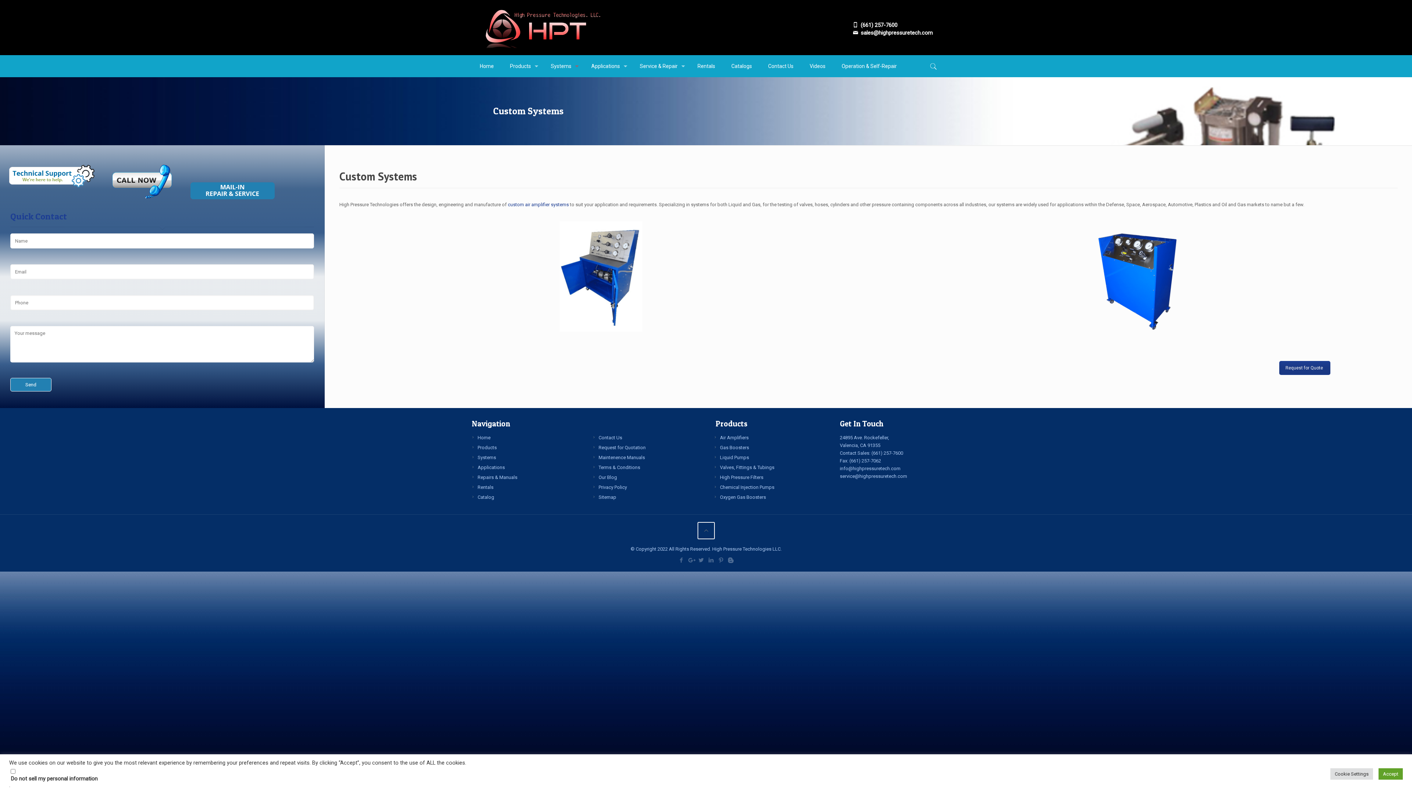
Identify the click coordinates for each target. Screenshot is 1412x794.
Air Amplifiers (734, 437)
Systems (487, 457)
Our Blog (608, 477)
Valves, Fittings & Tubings (747, 467)
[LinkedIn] (711, 560)
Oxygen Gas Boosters (743, 497)
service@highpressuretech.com (873, 476)
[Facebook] (681, 560)
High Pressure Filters (741, 477)
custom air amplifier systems (538, 204)
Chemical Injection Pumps (747, 487)
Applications (491, 467)
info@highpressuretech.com (870, 468)
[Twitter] (701, 560)
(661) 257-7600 (887, 453)
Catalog (486, 497)
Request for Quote (1305, 368)
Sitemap (607, 497)
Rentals (485, 487)
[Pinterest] (721, 560)
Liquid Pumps (734, 457)
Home (484, 437)
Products (487, 447)
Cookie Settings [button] (1352, 774)
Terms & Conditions (619, 467)
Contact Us (610, 437)
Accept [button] (1390, 774)
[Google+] (691, 560)
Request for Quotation (622, 447)
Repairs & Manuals (497, 477)
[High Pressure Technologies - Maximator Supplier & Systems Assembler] (542, 27)
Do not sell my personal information (54, 778)
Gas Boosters (734, 447)
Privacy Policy (613, 487)
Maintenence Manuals (622, 457)
